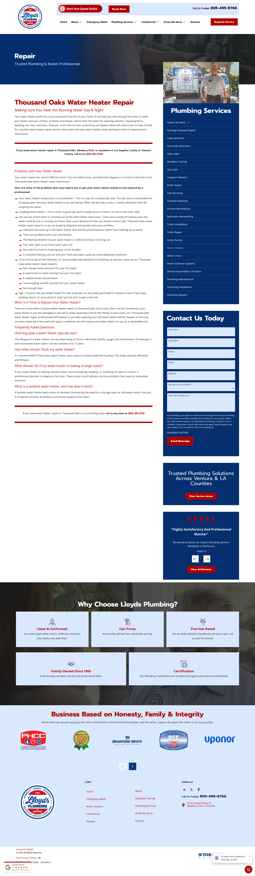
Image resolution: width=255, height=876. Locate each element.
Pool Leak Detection (178, 146)
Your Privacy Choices (26, 857)
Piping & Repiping (177, 200)
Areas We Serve (173, 22)
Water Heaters (175, 247)
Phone (171, 352)
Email (170, 362)
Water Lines (174, 255)
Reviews (195, 22)
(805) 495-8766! (94, 153)
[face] (198, 789)
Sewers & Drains (176, 122)
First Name (173, 329)
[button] (201, 122)
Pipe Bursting (175, 193)
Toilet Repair (174, 232)
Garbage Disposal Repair (181, 130)
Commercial (148, 22)
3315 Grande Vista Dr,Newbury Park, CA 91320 (201, 804)
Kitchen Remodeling (178, 208)
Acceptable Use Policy (177, 432)
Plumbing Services (122, 22)
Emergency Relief (97, 22)
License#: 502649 (24, 849)
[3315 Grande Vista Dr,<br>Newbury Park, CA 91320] (183, 805)
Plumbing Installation (179, 287)
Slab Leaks (173, 153)
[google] (184, 789)
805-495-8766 (224, 8)
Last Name (173, 341)
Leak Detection (175, 138)
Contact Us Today (195, 318)
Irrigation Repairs (177, 177)
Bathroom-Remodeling (180, 216)
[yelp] (191, 789)
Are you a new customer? (180, 385)
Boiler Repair (174, 185)
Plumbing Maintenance (180, 279)
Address (172, 373)
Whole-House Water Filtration (184, 271)
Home (63, 22)
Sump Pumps (174, 240)
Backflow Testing (177, 161)
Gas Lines (172, 169)
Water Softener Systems (181, 263)
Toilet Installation (177, 224)
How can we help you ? (178, 395)
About (74, 22)
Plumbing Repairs (177, 294)
